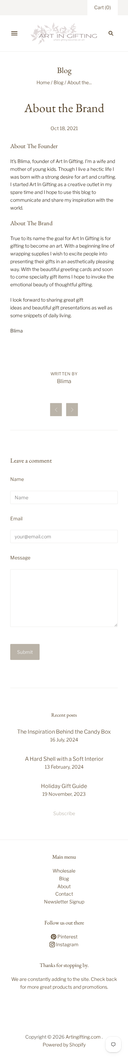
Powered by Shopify (64, 1044)
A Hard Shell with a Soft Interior (64, 759)
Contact (64, 894)
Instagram (67, 944)
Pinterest (66, 936)
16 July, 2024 (64, 739)
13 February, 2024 (64, 767)
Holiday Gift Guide (64, 786)
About (64, 886)
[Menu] (14, 33)
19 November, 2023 (64, 794)
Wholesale (64, 871)
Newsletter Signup (64, 901)
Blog (58, 82)
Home (43, 82)
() (102, 7)
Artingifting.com (83, 1037)
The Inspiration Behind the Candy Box (64, 732)
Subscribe (64, 813)
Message (20, 557)
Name (17, 479)
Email (16, 518)
